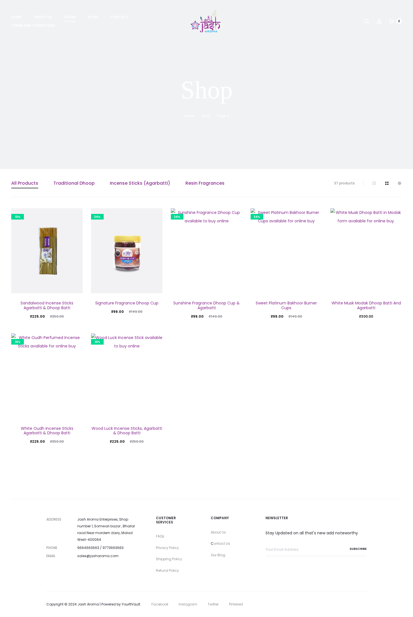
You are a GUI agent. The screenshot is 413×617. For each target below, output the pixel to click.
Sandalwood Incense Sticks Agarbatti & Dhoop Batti (47, 305)
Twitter (213, 604)
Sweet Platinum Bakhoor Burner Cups (286, 305)
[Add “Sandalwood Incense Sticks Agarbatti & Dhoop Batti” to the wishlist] (76, 215)
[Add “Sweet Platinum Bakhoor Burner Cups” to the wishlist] (315, 215)
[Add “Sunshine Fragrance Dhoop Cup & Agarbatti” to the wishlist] (235, 215)
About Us (43, 17)
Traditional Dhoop (74, 183)
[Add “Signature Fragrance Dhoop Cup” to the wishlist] (155, 215)
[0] (392, 21)
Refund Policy (167, 570)
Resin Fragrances (204, 183)
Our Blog (218, 555)
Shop (206, 116)
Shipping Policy (169, 559)
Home (16, 17)
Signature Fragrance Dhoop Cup (126, 303)
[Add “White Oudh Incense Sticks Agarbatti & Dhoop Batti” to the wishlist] (76, 340)
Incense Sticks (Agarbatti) (140, 183)
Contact (119, 17)
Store (70, 17)
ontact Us (222, 543)
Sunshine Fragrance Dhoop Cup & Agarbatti (206, 305)
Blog (93, 17)
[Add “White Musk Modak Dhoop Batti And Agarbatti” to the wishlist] (395, 215)
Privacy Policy (167, 547)
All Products (24, 183)
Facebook (159, 604)
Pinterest (236, 604)
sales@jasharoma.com (98, 555)
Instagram (188, 604)
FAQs (160, 536)
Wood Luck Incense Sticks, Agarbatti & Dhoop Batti (127, 431)
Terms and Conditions (33, 25)
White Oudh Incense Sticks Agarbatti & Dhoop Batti (47, 431)
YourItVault (131, 604)
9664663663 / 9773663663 (100, 547)
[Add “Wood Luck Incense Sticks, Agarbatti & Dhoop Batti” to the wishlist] (155, 340)
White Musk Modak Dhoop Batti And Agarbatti (366, 305)
